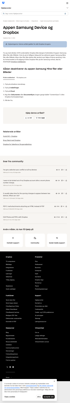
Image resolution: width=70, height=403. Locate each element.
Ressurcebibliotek (11, 341)
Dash (36, 273)
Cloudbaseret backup (12, 312)
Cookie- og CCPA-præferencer (44, 312)
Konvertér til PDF (11, 321)
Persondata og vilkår (41, 306)
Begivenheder (10, 335)
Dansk (7, 377)
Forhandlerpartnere (12, 354)
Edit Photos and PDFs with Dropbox (15, 217)
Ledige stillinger (40, 335)
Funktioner (9, 270)
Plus (36, 261)
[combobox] (35, 13)
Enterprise (38, 270)
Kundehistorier (10, 338)
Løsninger (9, 273)
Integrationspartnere (12, 357)
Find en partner (10, 360)
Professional (38, 264)
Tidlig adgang (10, 280)
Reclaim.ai (38, 283)
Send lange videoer (12, 303)
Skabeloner (9, 286)
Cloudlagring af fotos (12, 306)
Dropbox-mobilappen (18, 62)
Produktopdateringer (41, 289)
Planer (37, 286)
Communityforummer (12, 348)
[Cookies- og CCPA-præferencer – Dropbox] (29, 390)
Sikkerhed (9, 276)
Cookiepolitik (39, 309)
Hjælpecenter (6, 8)
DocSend (38, 276)
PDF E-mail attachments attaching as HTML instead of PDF (23, 206)
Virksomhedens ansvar (42, 341)
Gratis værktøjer (11, 289)
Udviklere (9, 345)
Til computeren (10, 261)
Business (38, 267)
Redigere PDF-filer (11, 315)
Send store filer (10, 300)
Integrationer (10, 267)
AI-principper (39, 315)
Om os (37, 332)
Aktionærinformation (41, 338)
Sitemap (37, 318)
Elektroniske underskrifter (14, 318)
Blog (7, 332)
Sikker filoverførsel (11, 309)
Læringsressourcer (40, 321)
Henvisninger (10, 351)
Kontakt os (38, 303)
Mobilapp (9, 264)
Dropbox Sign (39, 280)
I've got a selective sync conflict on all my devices (20, 170)
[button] (4, 13)
